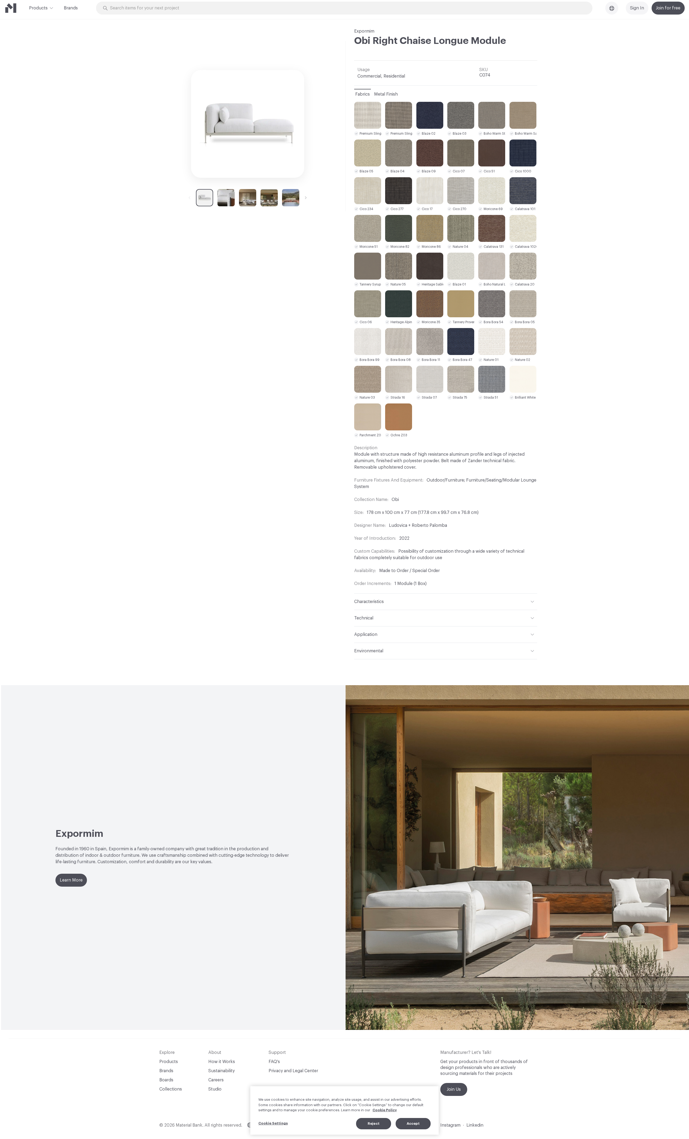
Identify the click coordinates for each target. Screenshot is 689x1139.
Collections (170, 1089)
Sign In (637, 8)
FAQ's (274, 1062)
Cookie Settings (273, 1123)
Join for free (668, 8)
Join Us (454, 1089)
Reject (373, 1123)
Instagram (450, 1125)
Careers (216, 1080)
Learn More (71, 880)
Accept (413, 1123)
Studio (215, 1089)
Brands (71, 8)
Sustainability (221, 1071)
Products (38, 8)
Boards (166, 1080)
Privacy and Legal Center (293, 1071)
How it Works (221, 1062)
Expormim (364, 31)
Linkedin (474, 1125)
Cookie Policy (384, 1110)
